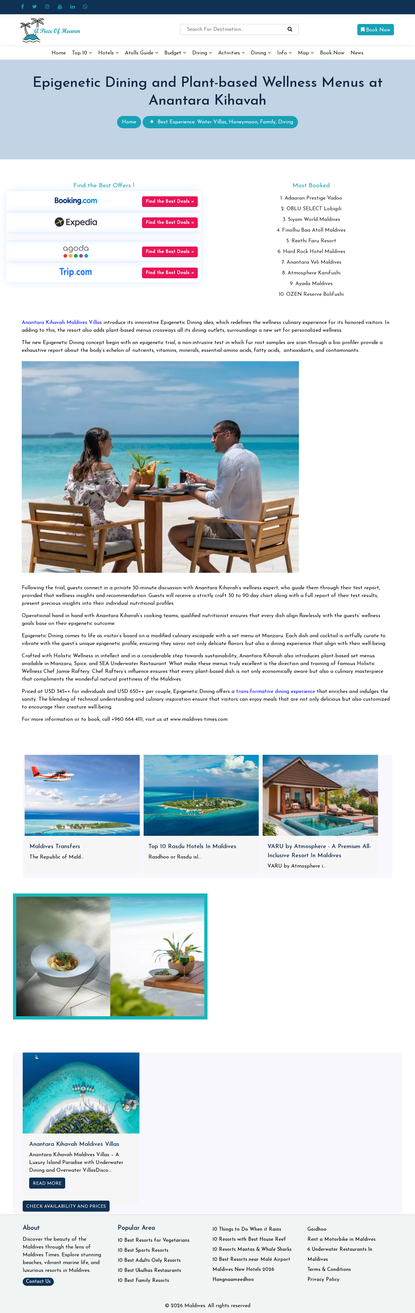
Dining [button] (259, 53)
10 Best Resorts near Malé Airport (251, 1259)
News (356, 53)
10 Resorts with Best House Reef (249, 1239)
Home (59, 53)
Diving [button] (200, 53)
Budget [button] (173, 53)
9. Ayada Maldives (311, 283)
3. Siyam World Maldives (311, 219)
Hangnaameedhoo (233, 1279)
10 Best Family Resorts (143, 1280)
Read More (47, 1183)
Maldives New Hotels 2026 (243, 1269)
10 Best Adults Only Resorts (149, 1260)
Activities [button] (230, 53)
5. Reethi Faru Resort (311, 241)
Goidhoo (316, 1229)
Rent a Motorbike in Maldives (341, 1239)
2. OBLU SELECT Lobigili (311, 209)
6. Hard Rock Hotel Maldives (311, 251)
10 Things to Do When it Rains (246, 1229)
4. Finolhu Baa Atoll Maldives (311, 230)
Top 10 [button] (80, 53)
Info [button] (283, 53)
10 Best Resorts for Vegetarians (153, 1240)
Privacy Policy (323, 1279)
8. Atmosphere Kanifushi (311, 273)
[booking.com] (76, 200)
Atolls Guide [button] (140, 53)
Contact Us (38, 1281)
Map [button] (304, 53)
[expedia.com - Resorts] (76, 222)
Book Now (377, 30)
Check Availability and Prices (66, 1206)
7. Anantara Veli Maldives (311, 262)
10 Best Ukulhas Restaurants (149, 1270)
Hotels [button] (106, 53)
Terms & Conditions (329, 1269)
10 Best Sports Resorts (143, 1250)
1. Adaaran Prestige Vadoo (311, 198)
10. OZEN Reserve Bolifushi (311, 294)
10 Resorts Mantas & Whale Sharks (251, 1249)
